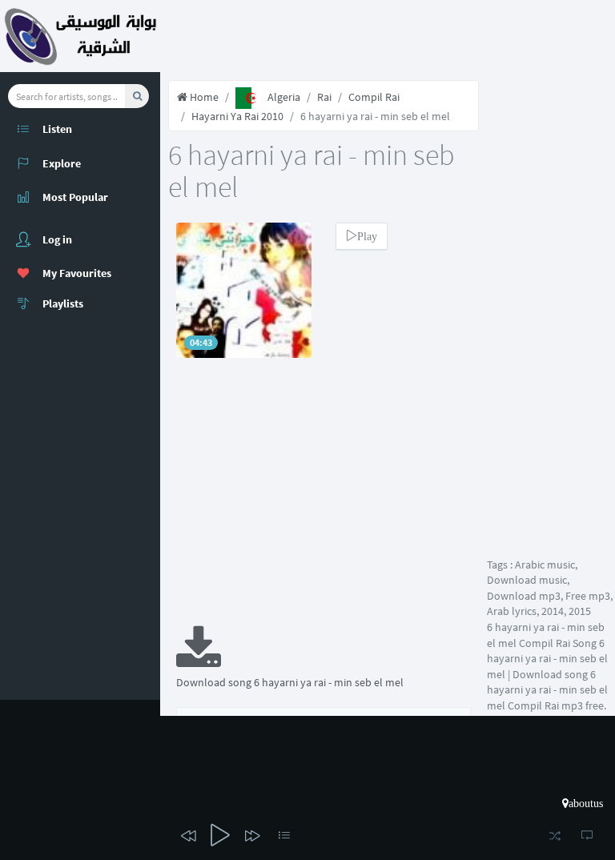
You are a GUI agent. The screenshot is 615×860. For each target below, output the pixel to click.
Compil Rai (374, 97)
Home (203, 97)
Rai (324, 97)
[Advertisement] (323, 502)
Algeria (283, 97)
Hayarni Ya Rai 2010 (237, 116)
